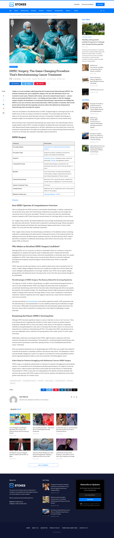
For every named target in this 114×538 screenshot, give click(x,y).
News (76, 10)
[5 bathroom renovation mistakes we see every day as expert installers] (85, 67)
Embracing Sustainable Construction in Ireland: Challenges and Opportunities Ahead (96, 122)
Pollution (49, 10)
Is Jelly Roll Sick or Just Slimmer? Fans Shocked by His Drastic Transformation (66, 429)
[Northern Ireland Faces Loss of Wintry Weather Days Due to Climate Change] (85, 136)
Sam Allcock (18, 79)
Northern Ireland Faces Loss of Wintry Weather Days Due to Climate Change (96, 136)
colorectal (40, 380)
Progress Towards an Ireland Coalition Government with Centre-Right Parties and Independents (96, 107)
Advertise (76, 4)
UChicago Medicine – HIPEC (52, 194)
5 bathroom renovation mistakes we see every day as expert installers (96, 68)
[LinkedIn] (3, 104)
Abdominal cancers (49, 158)
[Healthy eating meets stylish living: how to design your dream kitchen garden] (93, 28)
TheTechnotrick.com (96, 89)
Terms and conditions (87, 4)
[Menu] (10, 10)
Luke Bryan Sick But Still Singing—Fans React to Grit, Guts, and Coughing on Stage (65, 454)
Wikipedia (15, 200)
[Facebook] (3, 95)
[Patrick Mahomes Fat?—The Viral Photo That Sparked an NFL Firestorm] (43, 419)
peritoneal (70, 380)
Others (68, 10)
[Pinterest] (3, 108)
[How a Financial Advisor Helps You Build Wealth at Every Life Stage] (85, 79)
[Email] (3, 113)
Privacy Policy (90, 505)
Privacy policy (55, 528)
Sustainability (59, 10)
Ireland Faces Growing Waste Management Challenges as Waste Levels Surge (97, 148)
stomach (53, 160)
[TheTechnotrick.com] (85, 92)
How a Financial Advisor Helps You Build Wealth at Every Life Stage (97, 80)
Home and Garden (87, 37)
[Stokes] (17, 4)
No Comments (52, 79)
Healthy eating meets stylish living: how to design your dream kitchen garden (93, 42)
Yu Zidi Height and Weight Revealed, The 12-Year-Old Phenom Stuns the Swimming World (19, 430)
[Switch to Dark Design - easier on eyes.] (104, 10)
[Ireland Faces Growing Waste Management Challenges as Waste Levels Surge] (85, 148)
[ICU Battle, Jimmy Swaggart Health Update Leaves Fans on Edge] (20, 444)
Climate (41, 10)
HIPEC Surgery (49, 380)
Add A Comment (43, 465)
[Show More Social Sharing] (48, 83)
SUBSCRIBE (100, 4)
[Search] (101, 11)
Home (16, 10)
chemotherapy (33, 301)
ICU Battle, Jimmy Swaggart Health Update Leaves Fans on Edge (18, 454)
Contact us (83, 528)
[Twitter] (3, 100)
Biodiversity (24, 10)
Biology (33, 10)
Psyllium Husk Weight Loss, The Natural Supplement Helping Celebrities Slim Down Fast (43, 454)
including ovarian (60, 380)
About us (35, 528)
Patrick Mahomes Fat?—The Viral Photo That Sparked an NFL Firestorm (43, 429)
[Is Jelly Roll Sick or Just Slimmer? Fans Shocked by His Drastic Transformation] (66, 419)
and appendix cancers (29, 380)
